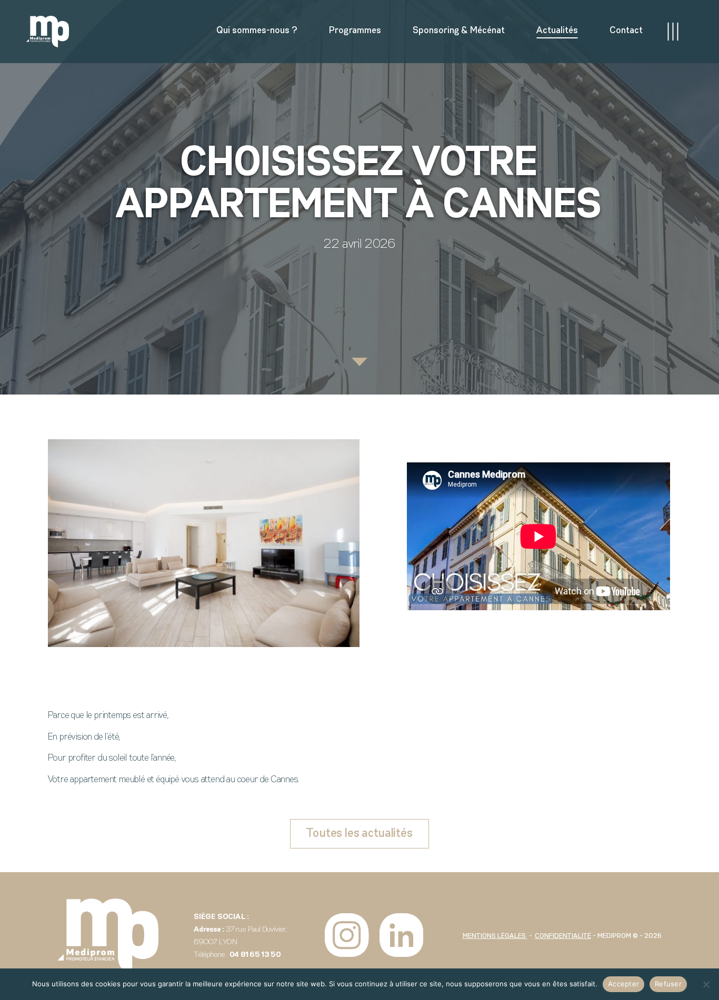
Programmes (355, 31)
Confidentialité (563, 936)
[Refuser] (706, 984)
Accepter (623, 983)
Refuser (668, 983)
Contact (626, 31)
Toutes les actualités (359, 833)
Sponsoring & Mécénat (459, 31)
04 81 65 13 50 (255, 955)
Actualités (557, 31)
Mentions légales (495, 936)
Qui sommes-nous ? (256, 31)
